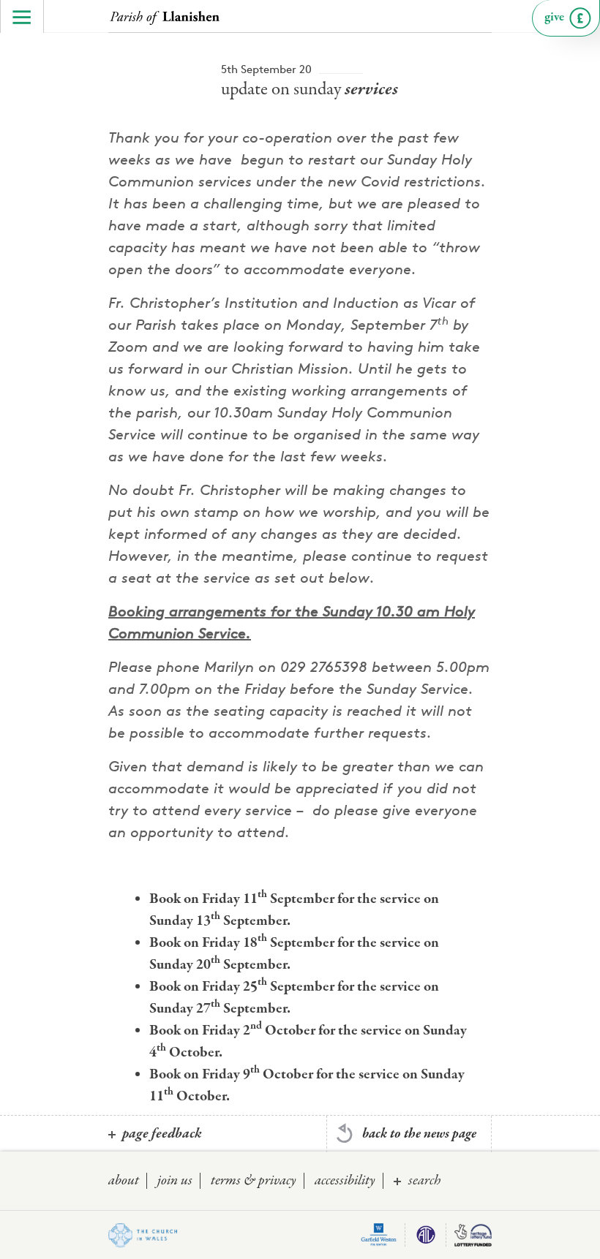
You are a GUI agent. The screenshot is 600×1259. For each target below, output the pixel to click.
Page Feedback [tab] (162, 1133)
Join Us (174, 1180)
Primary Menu (22, 16)
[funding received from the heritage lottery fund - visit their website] (473, 1235)
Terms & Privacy (253, 1180)
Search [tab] (424, 1180)
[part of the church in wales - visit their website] (142, 1235)
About (123, 1180)
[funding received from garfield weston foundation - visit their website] (379, 1235)
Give (554, 17)
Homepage (164, 18)
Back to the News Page (419, 1133)
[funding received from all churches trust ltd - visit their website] (426, 1235)
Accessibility (345, 1180)
